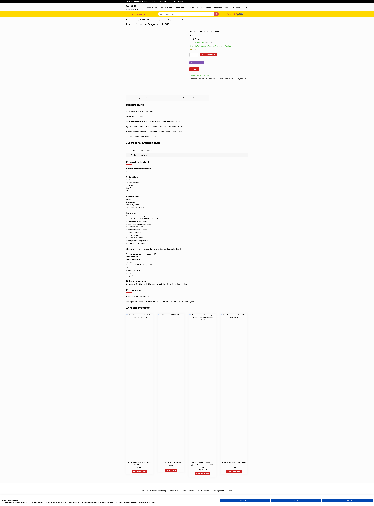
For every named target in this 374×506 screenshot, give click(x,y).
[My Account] (228, 14)
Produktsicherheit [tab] (179, 98)
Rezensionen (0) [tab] (199, 98)
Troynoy (243, 79)
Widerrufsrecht (203, 491)
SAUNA (191, 7)
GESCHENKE (151, 7)
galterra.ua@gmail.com (139, 241)
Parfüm (210, 79)
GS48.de (131, 6)
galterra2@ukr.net (138, 243)
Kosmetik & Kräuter (232, 7)
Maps (230, 491)
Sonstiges (218, 7)
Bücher (199, 7)
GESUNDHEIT (181, 7)
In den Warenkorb (208, 55)
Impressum (174, 491)
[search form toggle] (246, 7)
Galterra (198, 81)
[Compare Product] (234, 14)
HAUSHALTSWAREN (166, 7)
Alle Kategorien (140, 14)
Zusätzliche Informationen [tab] (156, 98)
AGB (144, 491)
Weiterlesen (171, 470)
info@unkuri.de (131, 276)
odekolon (229, 79)
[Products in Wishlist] (231, 14)
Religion (208, 7)
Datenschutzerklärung (158, 491)
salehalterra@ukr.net (139, 221)
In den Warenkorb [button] (139, 471)
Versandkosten (210, 42)
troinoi (236, 79)
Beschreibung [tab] (134, 98)
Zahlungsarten (218, 491)
